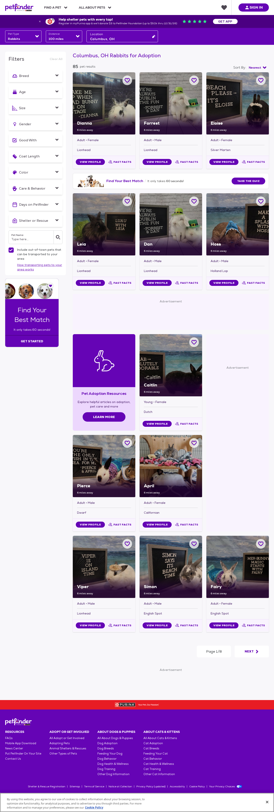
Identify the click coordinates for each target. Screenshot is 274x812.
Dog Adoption (107, 743)
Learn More (104, 417)
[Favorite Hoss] (261, 201)
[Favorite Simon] (194, 543)
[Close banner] (39, 21)
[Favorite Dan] (194, 201)
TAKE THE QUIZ (248, 181)
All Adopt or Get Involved (66, 738)
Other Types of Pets (63, 753)
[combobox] (23, 36)
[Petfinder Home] (19, 7)
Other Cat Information (159, 774)
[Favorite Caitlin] (194, 342)
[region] (137, 802)
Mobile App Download (20, 743)
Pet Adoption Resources (104, 393)
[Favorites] (224, 7)
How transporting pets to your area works (39, 267)
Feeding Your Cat (155, 753)
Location (96, 34)
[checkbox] (11, 250)
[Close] (267, 802)
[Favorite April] (194, 443)
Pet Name (17, 235)
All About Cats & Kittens (160, 738)
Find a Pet (52, 7)
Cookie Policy (197, 786)
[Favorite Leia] (127, 201)
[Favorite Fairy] (261, 543)
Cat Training (152, 769)
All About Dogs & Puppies (115, 738)
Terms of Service (94, 786)
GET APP (225, 21)
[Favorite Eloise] (261, 80)
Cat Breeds (151, 748)
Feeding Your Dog (109, 753)
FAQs (9, 738)
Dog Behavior (106, 759)
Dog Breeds (105, 748)
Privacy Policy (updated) (150, 786)
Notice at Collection (120, 786)
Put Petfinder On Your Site (23, 753)
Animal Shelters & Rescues (67, 748)
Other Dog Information (113, 774)
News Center (14, 748)
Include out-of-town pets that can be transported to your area (39, 254)
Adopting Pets (59, 743)
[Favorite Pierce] (127, 443)
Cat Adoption (153, 743)
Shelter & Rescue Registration (46, 786)
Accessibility (177, 786)
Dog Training (106, 769)
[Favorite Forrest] (194, 80)
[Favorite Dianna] (127, 80)
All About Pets (92, 7)
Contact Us (13, 759)
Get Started (32, 341)
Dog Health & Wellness (113, 764)
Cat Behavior (152, 759)
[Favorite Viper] (127, 543)
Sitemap (75, 786)
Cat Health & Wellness (158, 764)
